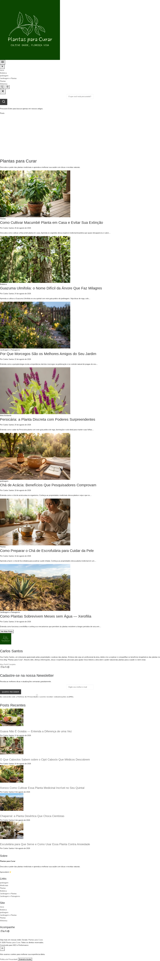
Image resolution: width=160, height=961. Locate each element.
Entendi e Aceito (25, 959)
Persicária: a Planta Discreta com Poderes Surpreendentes (47, 419)
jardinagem (4, 76)
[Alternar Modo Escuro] (7, 87)
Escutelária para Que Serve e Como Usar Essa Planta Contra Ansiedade (45, 844)
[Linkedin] (3, 667)
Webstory (3, 84)
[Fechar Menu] (2, 67)
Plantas (3, 81)
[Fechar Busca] (3, 91)
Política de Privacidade (8, 959)
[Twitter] (6, 667)
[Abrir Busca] (2, 87)
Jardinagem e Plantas (8, 78)
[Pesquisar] (3, 102)
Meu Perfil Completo (8, 664)
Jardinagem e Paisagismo (10, 896)
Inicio (2, 70)
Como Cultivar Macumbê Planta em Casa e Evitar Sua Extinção (51, 223)
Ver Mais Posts (7, 631)
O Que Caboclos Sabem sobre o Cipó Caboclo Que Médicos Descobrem (45, 759)
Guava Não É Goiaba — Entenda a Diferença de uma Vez (36, 731)
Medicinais (4, 885)
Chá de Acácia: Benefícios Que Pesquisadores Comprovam (48, 485)
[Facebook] (1, 667)
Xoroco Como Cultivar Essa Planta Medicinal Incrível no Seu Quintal (42, 787)
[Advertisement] (80, 136)
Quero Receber (10, 692)
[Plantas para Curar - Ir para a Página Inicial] (30, 30)
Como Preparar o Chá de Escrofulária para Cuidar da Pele (47, 551)
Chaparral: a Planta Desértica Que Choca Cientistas (32, 816)
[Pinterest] (8, 667)
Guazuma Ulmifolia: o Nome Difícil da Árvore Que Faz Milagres (51, 288)
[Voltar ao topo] (2, 948)
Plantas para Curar (13, 942)
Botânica (3, 73)
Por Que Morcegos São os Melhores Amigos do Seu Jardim (48, 354)
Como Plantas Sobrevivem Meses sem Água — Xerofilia (45, 616)
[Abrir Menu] (2, 62)
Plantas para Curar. (35, 940)
